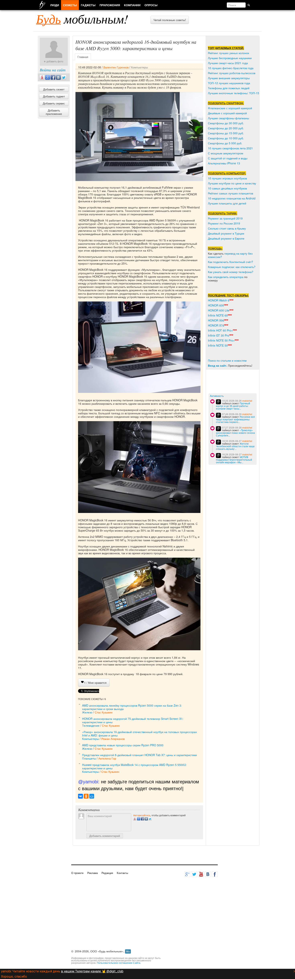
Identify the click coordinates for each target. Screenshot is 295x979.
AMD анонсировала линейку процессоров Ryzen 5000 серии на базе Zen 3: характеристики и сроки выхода (132, 707)
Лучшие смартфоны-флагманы (228, 118)
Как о (211, 277)
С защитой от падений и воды (227, 158)
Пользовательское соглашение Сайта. (119, 962)
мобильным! (82, 18)
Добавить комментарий (104, 836)
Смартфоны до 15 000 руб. (226, 133)
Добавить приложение (54, 112)
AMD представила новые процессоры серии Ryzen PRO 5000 (122, 745)
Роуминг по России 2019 (224, 223)
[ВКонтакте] (80, 796)
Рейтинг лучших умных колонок (228, 53)
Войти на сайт (52, 69)
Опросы (151, 5)
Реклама (92, 873)
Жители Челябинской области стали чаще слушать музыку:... (235, 446)
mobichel (247, 400)
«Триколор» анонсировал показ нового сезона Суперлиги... (235, 432)
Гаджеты (88, 5)
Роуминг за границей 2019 (225, 218)
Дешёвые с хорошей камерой (227, 113)
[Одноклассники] (86, 796)
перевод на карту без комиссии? (230, 255)
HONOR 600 (216, 305)
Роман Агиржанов (113, 739)
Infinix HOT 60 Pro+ (220, 330)
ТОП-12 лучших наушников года (229, 83)
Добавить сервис (54, 103)
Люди (54, 5)
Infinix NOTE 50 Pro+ (221, 340)
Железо (87, 712)
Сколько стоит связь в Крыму (227, 228)
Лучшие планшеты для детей (227, 203)
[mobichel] (218, 401)
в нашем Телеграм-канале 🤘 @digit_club (92, 971)
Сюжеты (70, 5)
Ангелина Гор (107, 758)
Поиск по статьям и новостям (227, 360)
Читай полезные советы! (170, 20)
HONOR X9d (216, 320)
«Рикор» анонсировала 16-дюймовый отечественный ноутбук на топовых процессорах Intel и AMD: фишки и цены (139, 733)
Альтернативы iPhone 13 (224, 163)
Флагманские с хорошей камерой (230, 108)
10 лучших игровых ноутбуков (227, 178)
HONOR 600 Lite (218, 310)
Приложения (110, 5)
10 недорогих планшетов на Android (231, 198)
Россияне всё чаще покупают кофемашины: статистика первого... (235, 419)
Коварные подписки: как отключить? (231, 267)
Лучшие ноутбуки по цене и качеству (232, 183)
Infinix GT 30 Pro (218, 335)
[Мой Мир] (91, 796)
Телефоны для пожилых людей (228, 88)
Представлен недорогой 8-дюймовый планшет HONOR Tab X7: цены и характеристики (139, 755)
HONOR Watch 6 (218, 300)
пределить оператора (229, 277)
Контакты (122, 873)
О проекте (77, 873)
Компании (132, 5)
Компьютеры (139, 67)
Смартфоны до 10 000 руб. (226, 138)
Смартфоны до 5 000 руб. (225, 143)
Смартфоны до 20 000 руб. (226, 128)
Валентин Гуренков (116, 67)
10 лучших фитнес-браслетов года (230, 68)
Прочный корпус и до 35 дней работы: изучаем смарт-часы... (233, 406)
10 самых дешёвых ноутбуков (227, 188)
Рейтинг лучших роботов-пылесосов (231, 73)
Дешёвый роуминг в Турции (226, 233)
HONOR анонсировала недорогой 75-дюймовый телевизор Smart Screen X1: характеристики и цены (132, 720)
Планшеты (89, 758)
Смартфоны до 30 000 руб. (226, 123)
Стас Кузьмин (104, 712)
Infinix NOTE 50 (218, 345)
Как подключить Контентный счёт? (230, 262)
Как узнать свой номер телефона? (230, 272)
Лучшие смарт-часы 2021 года (228, 63)
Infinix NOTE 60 (218, 315)
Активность (217, 395)
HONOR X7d (216, 325)
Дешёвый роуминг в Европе (226, 238)
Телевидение (91, 725)
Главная (82, 57)
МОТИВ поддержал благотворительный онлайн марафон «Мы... (234, 459)
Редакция (107, 873)
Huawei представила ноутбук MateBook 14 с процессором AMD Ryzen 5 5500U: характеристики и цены (134, 766)
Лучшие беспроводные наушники (230, 58)
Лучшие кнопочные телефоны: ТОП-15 (233, 93)
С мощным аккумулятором (225, 153)
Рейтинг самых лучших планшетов (230, 193)
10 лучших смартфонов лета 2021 (230, 148)
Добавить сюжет (53, 89)
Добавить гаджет (54, 96)
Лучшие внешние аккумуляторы (229, 78)
